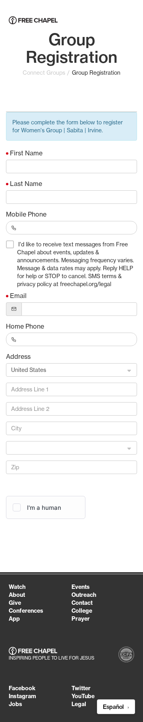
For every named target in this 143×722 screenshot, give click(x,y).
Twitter (81, 688)
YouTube (83, 696)
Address (18, 356)
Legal (79, 704)
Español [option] (114, 706)
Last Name (26, 184)
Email (18, 296)
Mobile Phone (26, 214)
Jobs (15, 704)
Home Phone (25, 326)
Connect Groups (44, 72)
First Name (26, 153)
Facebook (22, 688)
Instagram (22, 696)
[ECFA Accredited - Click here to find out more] (126, 655)
